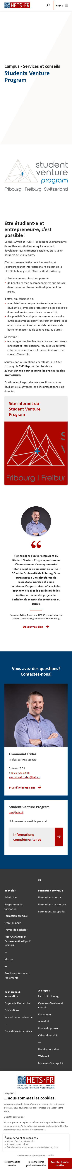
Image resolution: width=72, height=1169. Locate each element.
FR (39, 880)
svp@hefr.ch (16, 812)
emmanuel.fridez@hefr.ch (24, 777)
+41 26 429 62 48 (19, 772)
